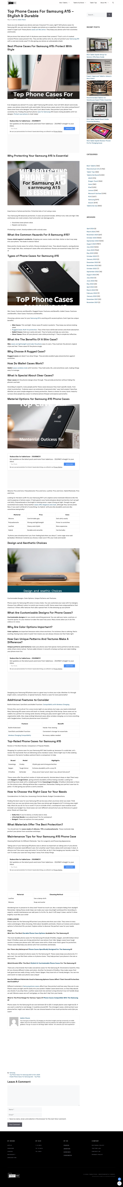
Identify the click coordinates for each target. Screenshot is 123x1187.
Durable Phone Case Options (34, 933)
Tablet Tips (93, 3)
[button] (113, 2)
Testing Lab (96, 1148)
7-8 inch (39, 1145)
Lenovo (90, 190)
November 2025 (92, 235)
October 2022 (92, 268)
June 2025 (90, 250)
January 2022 (92, 296)
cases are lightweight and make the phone (26, 344)
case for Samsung (43, 112)
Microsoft (11, 1154)
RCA (89, 196)
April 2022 (90, 287)
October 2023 (92, 256)
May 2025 (90, 253)
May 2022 (90, 284)
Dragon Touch (93, 181)
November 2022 (92, 265)
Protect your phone (21, 114)
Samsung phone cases (31, 986)
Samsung (12, 1073)
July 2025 (90, 247)
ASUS (90, 178)
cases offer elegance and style (45, 505)
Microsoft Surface (94, 193)
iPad (89, 187)
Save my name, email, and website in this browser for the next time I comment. (37, 1119)
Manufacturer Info (93, 169)
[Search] (109, 15)
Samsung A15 (74, 39)
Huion (90, 184)
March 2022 (91, 290)
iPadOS (66, 1145)
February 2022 (92, 293)
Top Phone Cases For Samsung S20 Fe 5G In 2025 (25, 1075)
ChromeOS (68, 1155)
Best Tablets (63, 3)
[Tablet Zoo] (12, 2)
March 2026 (91, 232)
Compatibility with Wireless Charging (56, 704)
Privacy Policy (97, 1154)
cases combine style (20, 368)
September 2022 (93, 272)
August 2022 (91, 275)
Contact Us (96, 1151)
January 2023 (92, 259)
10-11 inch (39, 1148)
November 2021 (92, 302)
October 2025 (92, 238)
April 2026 (90, 228)
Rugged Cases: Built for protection (24, 330)
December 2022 (92, 262)
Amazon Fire (11, 1157)
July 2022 (90, 278)
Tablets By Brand (78, 3)
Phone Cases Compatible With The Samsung (61, 998)
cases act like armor (38, 29)
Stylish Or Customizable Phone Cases (45, 963)
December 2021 (92, 299)
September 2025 (93, 241)
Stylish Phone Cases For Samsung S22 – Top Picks (25, 1077)
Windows (67, 1152)
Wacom (90, 203)
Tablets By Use (92, 206)
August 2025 (91, 244)
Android (67, 1149)
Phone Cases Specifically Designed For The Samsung (49, 949)
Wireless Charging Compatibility (19, 735)
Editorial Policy (98, 1145)
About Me (103, 3)
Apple (9, 1145)
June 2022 (90, 281)
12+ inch (39, 1151)
